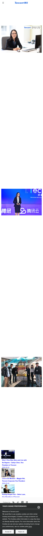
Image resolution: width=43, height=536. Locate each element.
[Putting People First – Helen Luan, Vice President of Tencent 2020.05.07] (21, 485)
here (30, 526)
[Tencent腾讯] (21, 3)
